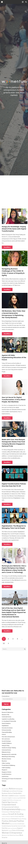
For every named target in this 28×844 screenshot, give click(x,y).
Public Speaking (6, 767)
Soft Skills (23, 826)
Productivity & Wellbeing (8, 765)
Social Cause (21, 823)
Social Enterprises (6, 774)
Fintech (4, 734)
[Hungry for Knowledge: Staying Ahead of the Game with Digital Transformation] (14, 216)
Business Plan (5, 714)
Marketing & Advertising (8, 756)
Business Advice (7, 793)
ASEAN (11, 791)
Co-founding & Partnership (9, 721)
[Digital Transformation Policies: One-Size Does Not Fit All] (14, 473)
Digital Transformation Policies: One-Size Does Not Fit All (14, 485)
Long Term (21, 816)
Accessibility (5, 789)
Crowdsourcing (15, 798)
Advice (12, 788)
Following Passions (15, 812)
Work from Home (14, 835)
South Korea (5, 776)
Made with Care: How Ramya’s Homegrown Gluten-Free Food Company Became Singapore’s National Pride (13, 442)
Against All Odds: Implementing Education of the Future (14, 357)
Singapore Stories (6, 772)
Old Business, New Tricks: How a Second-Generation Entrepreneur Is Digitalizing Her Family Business (13, 314)
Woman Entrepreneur (12, 833)
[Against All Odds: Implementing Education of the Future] (14, 345)
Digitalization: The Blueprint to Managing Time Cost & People (14, 527)
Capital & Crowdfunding (8, 719)
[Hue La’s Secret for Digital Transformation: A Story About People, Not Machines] (14, 387)
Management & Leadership (9, 754)
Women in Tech (6, 835)
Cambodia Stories (6, 717)
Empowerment (9, 804)
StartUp (4, 828)
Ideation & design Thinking (9, 747)
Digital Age (6, 802)
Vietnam (4, 781)
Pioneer (20, 818)
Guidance (3, 816)
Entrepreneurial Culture (10, 807)
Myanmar (4, 761)
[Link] (2, 2)
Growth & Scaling (15, 814)
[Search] (26, 2)
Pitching (24, 818)
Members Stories (6, 759)
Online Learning (6, 763)
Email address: (5, 696)
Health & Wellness (7, 743)
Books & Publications (7, 712)
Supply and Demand (12, 828)
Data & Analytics (6, 723)
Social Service (15, 826)
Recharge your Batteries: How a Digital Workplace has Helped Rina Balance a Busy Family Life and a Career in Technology (14, 569)
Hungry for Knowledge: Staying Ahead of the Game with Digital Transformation (14, 229)
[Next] (8, 643)
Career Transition (20, 795)
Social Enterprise (6, 826)
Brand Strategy (18, 791)
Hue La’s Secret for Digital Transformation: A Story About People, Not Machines (13, 399)
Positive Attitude (9, 821)
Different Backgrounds (15, 800)
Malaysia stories (6, 752)
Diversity (14, 802)
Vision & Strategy (18, 830)
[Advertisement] (14, 191)
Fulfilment (5, 814)
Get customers (6, 739)
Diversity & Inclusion (7, 728)
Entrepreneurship (6, 730)
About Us (4, 843)
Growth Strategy (6, 741)
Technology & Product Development (11, 778)
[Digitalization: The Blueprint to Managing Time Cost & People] (14, 515)
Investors (8, 816)
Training (10, 830)
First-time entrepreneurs (8, 736)
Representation (13, 823)
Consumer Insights (7, 798)
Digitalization (5, 725)
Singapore (4, 770)
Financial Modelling (7, 732)
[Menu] (22, 2)
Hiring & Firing (5, 745)
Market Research (6, 818)
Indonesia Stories (6, 750)
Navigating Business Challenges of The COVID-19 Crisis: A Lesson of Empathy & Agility (13, 272)
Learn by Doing (14, 816)
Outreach (14, 819)
